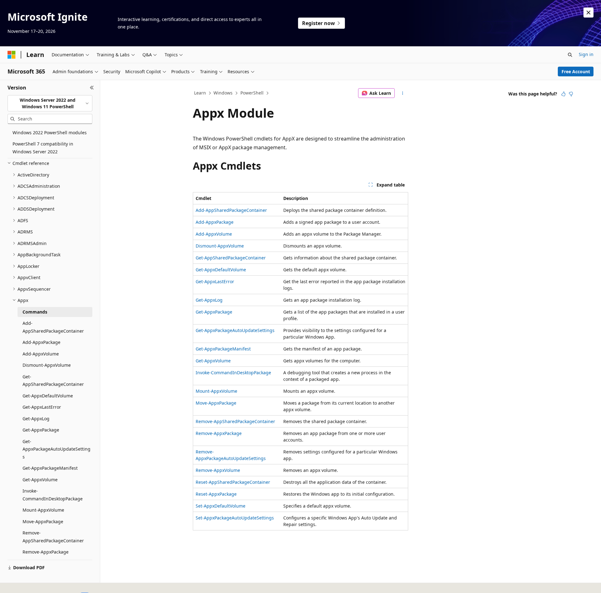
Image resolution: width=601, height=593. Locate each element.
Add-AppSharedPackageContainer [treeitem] (53, 327)
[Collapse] (91, 88)
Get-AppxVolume (213, 361)
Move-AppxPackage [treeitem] (43, 521)
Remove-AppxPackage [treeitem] (46, 552)
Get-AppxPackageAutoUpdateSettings (235, 330)
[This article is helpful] (563, 94)
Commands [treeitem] (35, 312)
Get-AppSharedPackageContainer (231, 258)
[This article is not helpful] (571, 94)
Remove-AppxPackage (219, 433)
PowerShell (252, 93)
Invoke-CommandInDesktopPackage (233, 373)
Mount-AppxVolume (216, 391)
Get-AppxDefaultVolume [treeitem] (48, 396)
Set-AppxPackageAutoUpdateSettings (235, 518)
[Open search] (570, 54)
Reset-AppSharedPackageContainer (233, 482)
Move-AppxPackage (216, 403)
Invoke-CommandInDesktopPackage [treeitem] (53, 495)
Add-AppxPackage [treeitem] (41, 342)
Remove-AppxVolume (218, 470)
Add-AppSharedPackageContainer (231, 210)
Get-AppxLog (209, 300)
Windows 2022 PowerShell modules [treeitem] (50, 132)
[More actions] (402, 93)
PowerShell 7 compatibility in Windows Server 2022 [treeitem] (43, 148)
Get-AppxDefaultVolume (221, 270)
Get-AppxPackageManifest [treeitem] (50, 468)
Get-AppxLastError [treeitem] (42, 407)
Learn (200, 93)
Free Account (576, 71)
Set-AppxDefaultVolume (220, 506)
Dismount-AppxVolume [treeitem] (47, 365)
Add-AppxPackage (215, 222)
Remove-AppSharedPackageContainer (235, 421)
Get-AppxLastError (215, 281)
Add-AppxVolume (214, 234)
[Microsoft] (12, 55)
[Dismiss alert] (588, 13)
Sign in (586, 54)
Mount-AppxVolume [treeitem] (43, 510)
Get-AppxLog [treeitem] (36, 419)
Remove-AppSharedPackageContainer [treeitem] (53, 537)
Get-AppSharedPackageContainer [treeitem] (53, 380)
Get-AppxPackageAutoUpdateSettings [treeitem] (56, 449)
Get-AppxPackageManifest (223, 349)
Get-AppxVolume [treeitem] (40, 480)
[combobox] (50, 103)
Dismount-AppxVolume (220, 246)
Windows (223, 93)
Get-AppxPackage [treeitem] (41, 430)
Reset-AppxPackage (216, 494)
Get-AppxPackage (214, 312)
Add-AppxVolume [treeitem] (41, 354)
